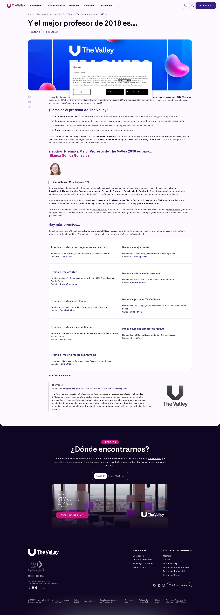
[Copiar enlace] (29, 107)
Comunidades (55, 5)
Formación (36, 5)
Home (31, 14)
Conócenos (88, 5)
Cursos (166, 560)
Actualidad (107, 5)
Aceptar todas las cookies (137, 92)
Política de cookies (124, 80)
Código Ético (157, 601)
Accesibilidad (90, 601)
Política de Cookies (129, 601)
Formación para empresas (176, 567)
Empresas (74, 5)
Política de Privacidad (143, 601)
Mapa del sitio (140, 567)
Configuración (82, 92)
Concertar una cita (71, 515)
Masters (167, 556)
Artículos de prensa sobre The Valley (55, 14)
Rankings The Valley (143, 564)
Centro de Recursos (143, 560)
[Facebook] (29, 97)
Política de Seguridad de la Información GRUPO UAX (177, 601)
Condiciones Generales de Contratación (109, 601)
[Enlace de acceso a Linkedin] (159, 585)
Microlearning (170, 564)
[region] (111, 80)
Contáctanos (204, 5)
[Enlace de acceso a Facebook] (154, 585)
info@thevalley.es (181, 585)
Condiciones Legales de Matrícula (60, 601)
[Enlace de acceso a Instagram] (163, 585)
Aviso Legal (76, 601)
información (154, 458)
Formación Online (172, 575)
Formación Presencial (174, 571)
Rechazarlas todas (115, 92)
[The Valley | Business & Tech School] (16, 6)
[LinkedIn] (29, 102)
